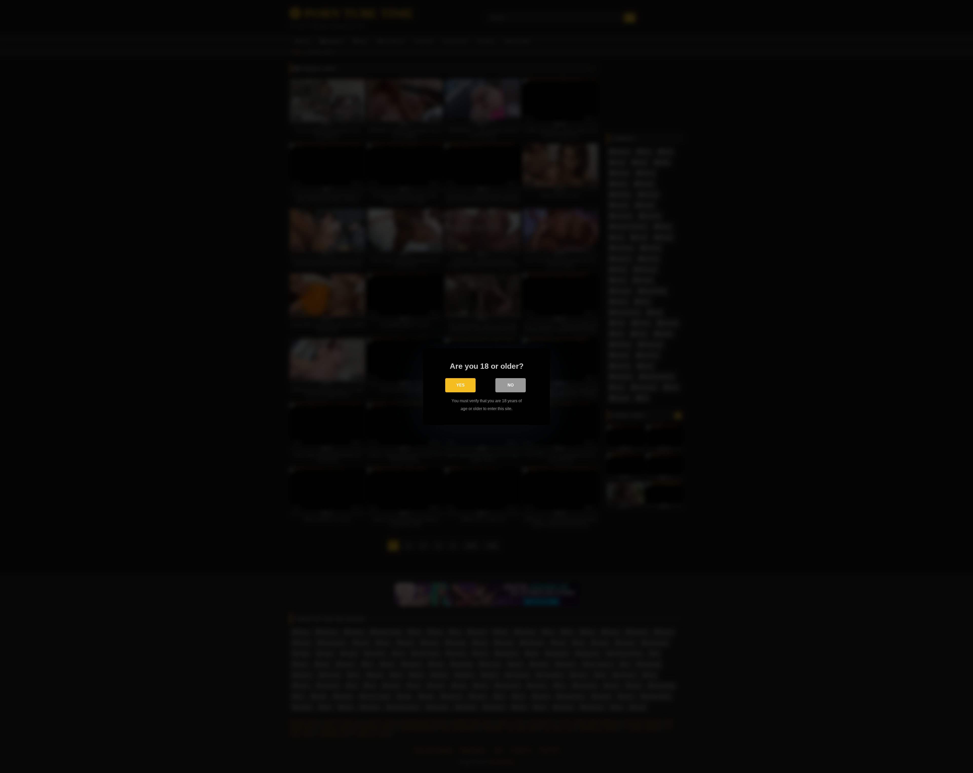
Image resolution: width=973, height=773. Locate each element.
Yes (460, 385)
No (511, 385)
